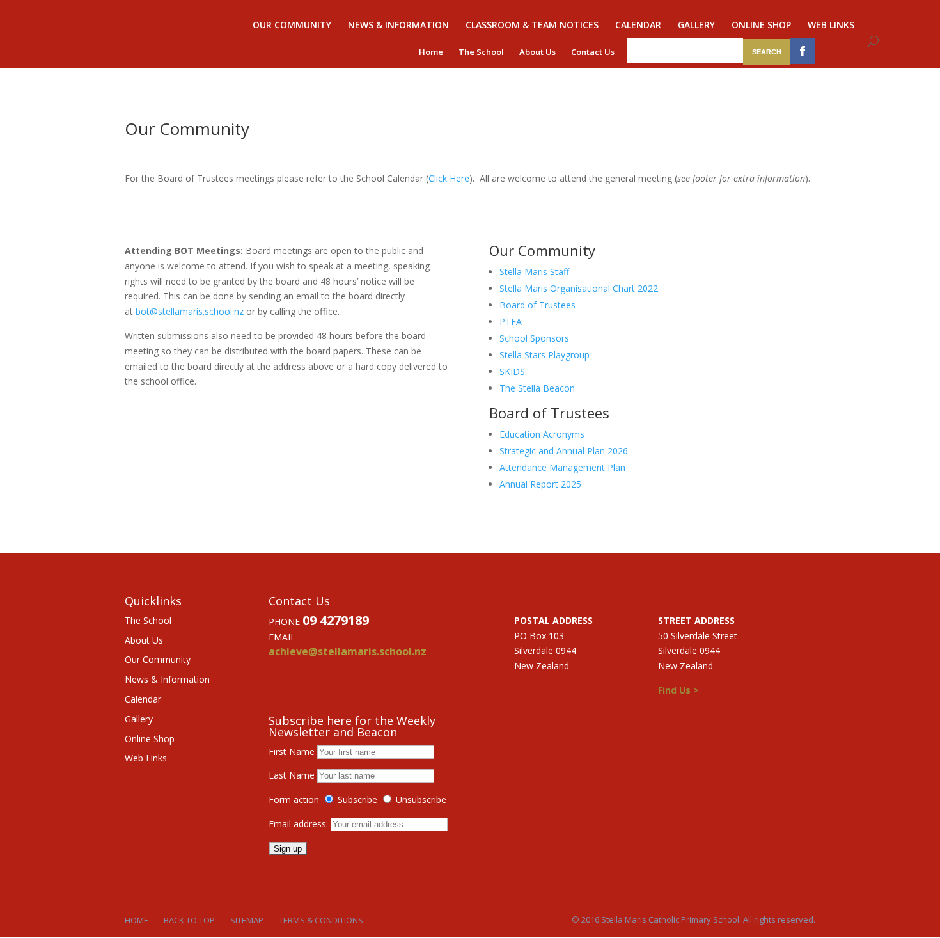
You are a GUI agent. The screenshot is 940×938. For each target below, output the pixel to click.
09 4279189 (335, 620)
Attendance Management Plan (562, 467)
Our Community (292, 25)
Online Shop (761, 25)
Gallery (696, 25)
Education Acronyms (541, 434)
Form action (294, 799)
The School (481, 52)
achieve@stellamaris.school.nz (348, 651)
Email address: (300, 824)
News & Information (398, 25)
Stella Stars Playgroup (544, 355)
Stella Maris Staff (534, 272)
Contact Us (593, 52)
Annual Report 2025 (540, 484)
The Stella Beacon (537, 388)
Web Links (831, 25)
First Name (292, 751)
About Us (537, 52)
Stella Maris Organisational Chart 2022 (578, 288)
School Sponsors (534, 338)
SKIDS (512, 371)
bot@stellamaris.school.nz (190, 311)
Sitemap (246, 920)
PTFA (510, 321)
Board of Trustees (537, 305)
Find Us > (678, 690)
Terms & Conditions (321, 920)
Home (431, 52)
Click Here (448, 178)
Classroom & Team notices (532, 25)
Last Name (292, 775)
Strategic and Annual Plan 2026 (563, 451)
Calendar (638, 25)
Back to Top (189, 920)
